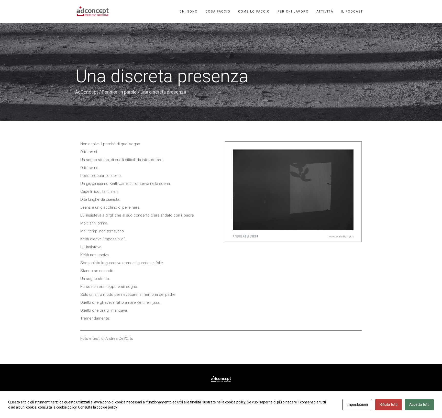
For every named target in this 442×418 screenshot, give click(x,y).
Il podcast (352, 11)
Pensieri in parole (119, 92)
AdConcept (86, 92)
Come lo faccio (254, 11)
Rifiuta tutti (388, 404)
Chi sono (189, 11)
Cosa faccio (217, 11)
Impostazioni (357, 404)
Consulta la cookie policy (97, 407)
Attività (324, 11)
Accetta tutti (419, 404)
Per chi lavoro (293, 11)
